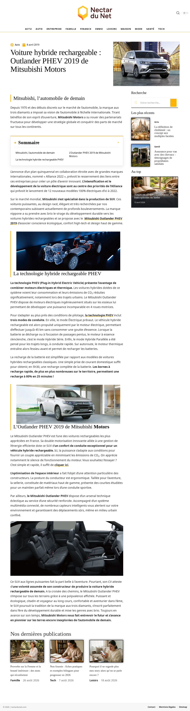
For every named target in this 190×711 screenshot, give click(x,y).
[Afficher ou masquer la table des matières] (79, 142)
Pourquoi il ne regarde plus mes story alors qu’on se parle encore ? (106, 670)
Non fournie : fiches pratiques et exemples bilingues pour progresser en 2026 (66, 670)
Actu (156, 122)
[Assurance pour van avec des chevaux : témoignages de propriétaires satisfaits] (140, 155)
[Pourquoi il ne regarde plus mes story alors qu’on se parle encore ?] (106, 651)
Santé (157, 146)
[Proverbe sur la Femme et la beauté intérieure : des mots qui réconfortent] (27, 651)
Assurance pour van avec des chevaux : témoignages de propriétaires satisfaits (165, 157)
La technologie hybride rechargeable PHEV (40, 159)
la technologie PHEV (99, 315)
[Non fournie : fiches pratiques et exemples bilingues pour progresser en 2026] (67, 651)
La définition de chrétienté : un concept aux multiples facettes (164, 131)
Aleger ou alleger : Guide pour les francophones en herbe (153, 196)
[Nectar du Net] (95, 13)
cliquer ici (61, 465)
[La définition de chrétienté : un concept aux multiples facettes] (140, 129)
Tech (53, 680)
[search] (177, 12)
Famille (15, 680)
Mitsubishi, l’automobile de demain (35, 152)
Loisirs (94, 680)
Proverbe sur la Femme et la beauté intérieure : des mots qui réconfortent (25, 670)
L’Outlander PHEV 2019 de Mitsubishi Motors (90, 154)
